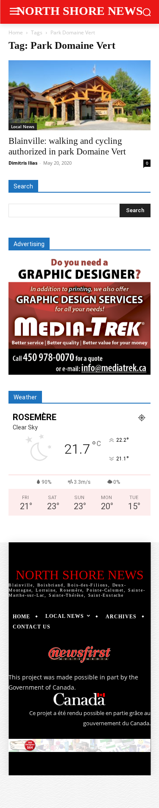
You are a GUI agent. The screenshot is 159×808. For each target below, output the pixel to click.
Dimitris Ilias (22, 163)
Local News (22, 126)
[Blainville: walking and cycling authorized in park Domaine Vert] (79, 95)
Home (15, 32)
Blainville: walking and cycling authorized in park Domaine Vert (67, 146)
